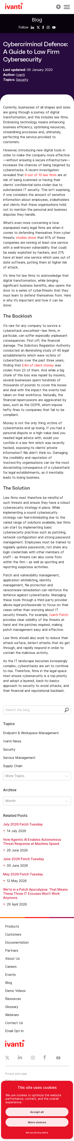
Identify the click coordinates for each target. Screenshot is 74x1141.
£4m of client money (38, 365)
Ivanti (20, 75)
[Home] (14, 6)
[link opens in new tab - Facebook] (44, 1058)
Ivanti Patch (58, 615)
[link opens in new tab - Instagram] (33, 1058)
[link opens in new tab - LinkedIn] (20, 1058)
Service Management (19, 758)
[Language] (58, 6)
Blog (37, 20)
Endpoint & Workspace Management (31, 733)
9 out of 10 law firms (41, 175)
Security (22, 80)
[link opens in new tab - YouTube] (58, 1058)
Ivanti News (12, 741)
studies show (26, 238)
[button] (67, 7)
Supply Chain (12, 766)
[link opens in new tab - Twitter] (7, 1058)
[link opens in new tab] (32, 27)
